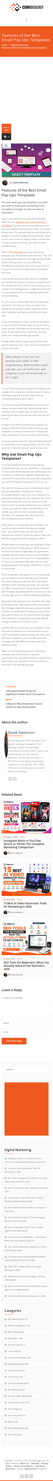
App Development (16, 1319)
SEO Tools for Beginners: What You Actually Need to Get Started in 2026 (26, 966)
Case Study (13, 1351)
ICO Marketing (14, 1370)
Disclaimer (40, 1466)
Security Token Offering (18, 1396)
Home (4, 45)
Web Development (16, 1428)
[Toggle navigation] (26, 20)
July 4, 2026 (10, 899)
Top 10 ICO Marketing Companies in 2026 (26, 1296)
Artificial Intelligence (17, 1325)
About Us (24, 1463)
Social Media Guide (16, 1402)
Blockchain (13, 1338)
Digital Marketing (19, 45)
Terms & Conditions (23, 1466)
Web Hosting (13, 1434)
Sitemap (35, 1463)
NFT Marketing (14, 1389)
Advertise (10, 1468)
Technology (13, 1409)
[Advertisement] (26, 95)
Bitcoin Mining (14, 1332)
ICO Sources (13, 1377)
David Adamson (21, 182)
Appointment (30, 1468)
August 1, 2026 (12, 837)
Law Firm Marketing (17, 1383)
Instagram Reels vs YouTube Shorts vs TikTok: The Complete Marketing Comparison (24, 844)
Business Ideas (14, 1344)
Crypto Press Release (17, 1357)
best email (18, 252)
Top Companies (15, 1415)
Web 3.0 (11, 1421)
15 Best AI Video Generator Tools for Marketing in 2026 (25, 904)
